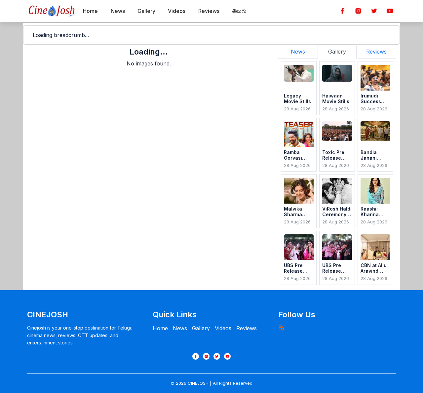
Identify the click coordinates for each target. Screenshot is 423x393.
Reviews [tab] (376, 51)
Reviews (246, 328)
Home (160, 328)
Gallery (201, 328)
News (180, 328)
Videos (223, 328)
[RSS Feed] (281, 327)
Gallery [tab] (337, 51)
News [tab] (298, 51)
